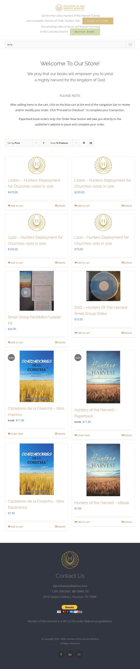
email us (82, 591)
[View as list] (90, 143)
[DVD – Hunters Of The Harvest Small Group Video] (103, 286)
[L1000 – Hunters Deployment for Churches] (103, 165)
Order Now (17, 433)
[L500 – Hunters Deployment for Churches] (36, 222)
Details (62, 205)
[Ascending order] (43, 142)
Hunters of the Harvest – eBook (101, 503)
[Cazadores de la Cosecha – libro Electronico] (36, 469)
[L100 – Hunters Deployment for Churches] (103, 222)
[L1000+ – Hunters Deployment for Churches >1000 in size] (36, 165)
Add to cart (17, 205)
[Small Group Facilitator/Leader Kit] (36, 291)
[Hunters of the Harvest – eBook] (103, 469)
